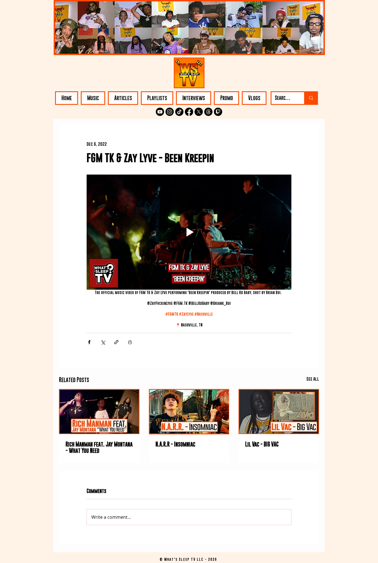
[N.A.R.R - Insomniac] (189, 411)
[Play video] (189, 232)
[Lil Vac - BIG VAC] (279, 411)
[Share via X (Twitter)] (102, 342)
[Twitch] (218, 112)
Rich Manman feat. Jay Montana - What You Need (99, 447)
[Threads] (208, 112)
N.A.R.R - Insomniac (175, 444)
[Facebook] (189, 112)
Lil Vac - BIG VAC (262, 444)
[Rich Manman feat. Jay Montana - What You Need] (99, 411)
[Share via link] (116, 342)
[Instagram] (169, 112)
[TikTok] (179, 112)
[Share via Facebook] (89, 342)
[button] (93, 98)
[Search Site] (310, 98)
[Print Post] (130, 342)
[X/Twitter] (199, 112)
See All (312, 378)
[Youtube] (160, 112)
